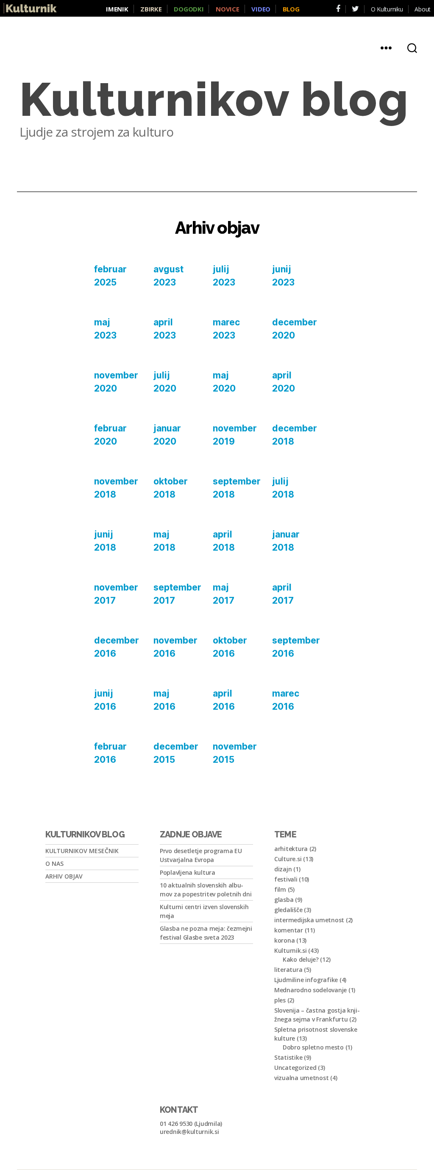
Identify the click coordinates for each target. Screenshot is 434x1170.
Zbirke (150, 9)
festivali (286, 879)
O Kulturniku (387, 9)
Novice (227, 9)
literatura (288, 970)
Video (260, 9)
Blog (291, 9)
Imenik (117, 9)
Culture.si (287, 859)
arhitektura (291, 849)
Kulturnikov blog (214, 99)
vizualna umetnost (301, 1078)
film (280, 889)
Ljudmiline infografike (306, 980)
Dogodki (188, 9)
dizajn (283, 869)
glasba (283, 900)
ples (280, 1000)
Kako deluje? (301, 959)
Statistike (288, 1057)
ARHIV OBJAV (64, 876)
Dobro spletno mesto (313, 1047)
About (423, 9)
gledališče (288, 910)
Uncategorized (295, 1068)
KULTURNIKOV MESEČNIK (82, 851)
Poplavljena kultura (187, 872)
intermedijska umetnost (309, 920)
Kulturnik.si (290, 950)
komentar (288, 930)
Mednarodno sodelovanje (310, 990)
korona (284, 940)
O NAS (54, 863)
